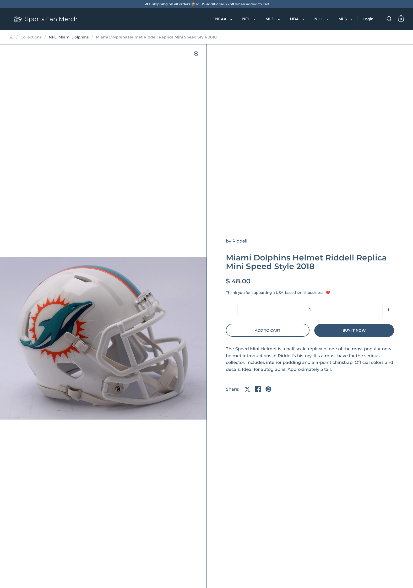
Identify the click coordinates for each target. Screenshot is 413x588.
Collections (31, 37)
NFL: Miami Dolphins (69, 37)
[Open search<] (389, 18)
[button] (388, 310)
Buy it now (354, 330)
